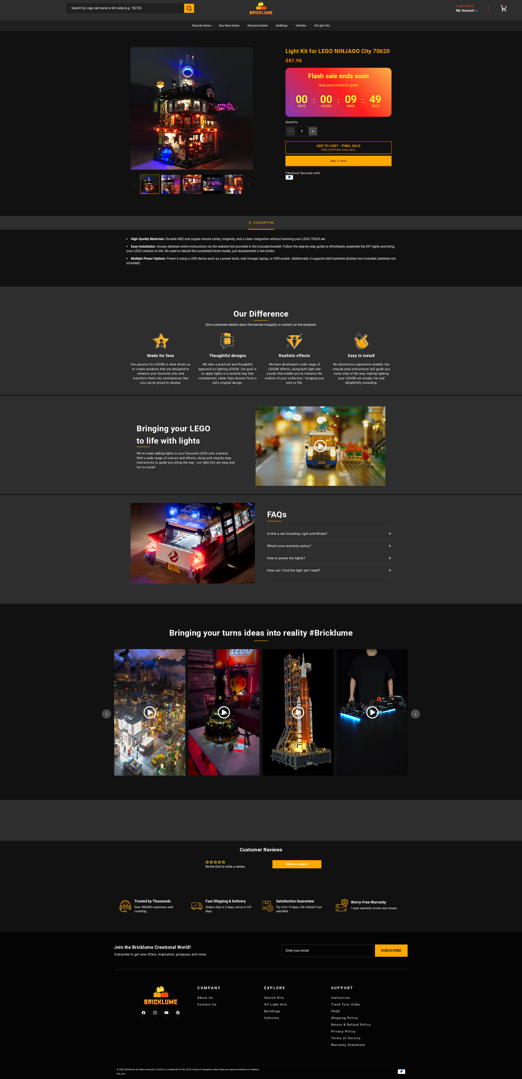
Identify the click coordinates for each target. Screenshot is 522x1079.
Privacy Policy (343, 1031)
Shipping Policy (344, 1018)
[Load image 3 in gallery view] (191, 184)
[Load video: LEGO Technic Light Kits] (320, 446)
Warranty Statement (348, 1045)
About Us (205, 998)
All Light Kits (275, 1004)
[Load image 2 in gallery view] (170, 184)
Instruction (340, 998)
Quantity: (292, 122)
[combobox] (125, 8)
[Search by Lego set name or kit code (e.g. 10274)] (189, 8)
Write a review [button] (296, 864)
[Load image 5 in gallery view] (233, 184)
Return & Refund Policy (351, 1025)
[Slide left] (134, 184)
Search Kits (274, 998)
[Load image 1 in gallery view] (149, 184)
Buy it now (339, 161)
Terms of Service (346, 1038)
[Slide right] (248, 184)
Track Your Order (346, 1004)
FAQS (335, 1011)
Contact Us (207, 1004)
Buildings (272, 1011)
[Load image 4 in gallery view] (212, 184)
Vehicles (271, 1018)
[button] (503, 8)
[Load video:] (149, 712)
